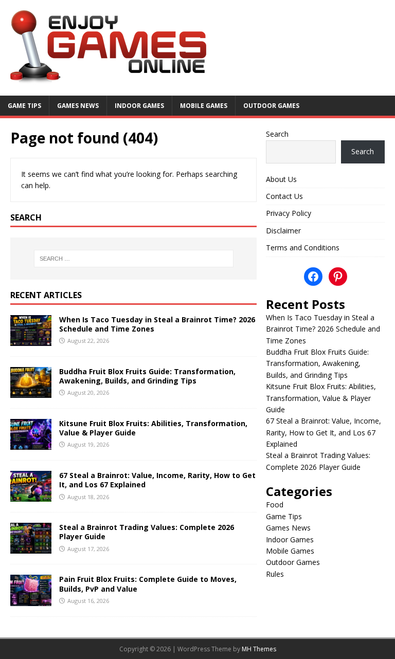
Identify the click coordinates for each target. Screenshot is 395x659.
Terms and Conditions (302, 247)
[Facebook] (313, 276)
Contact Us (284, 196)
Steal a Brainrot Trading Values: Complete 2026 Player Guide (146, 531)
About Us (281, 179)
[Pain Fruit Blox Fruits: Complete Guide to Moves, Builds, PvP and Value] (30, 600)
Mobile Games (203, 105)
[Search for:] (133, 258)
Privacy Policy (288, 213)
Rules (275, 574)
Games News (78, 105)
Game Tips (24, 105)
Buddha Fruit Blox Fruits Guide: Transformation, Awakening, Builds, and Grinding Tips (147, 376)
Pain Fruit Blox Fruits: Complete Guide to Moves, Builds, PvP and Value (148, 583)
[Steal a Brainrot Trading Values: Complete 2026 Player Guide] (30, 548)
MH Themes (259, 649)
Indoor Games (139, 105)
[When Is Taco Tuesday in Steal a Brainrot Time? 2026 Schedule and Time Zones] (30, 340)
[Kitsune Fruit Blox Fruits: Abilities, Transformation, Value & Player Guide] (30, 444)
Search (277, 134)
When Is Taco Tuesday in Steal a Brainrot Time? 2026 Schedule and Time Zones (157, 324)
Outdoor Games (271, 105)
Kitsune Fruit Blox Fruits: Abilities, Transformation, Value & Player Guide (153, 427)
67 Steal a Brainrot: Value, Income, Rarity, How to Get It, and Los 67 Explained (157, 479)
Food (274, 504)
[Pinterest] (338, 276)
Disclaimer (283, 230)
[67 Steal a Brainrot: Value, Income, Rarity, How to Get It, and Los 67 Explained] (30, 496)
